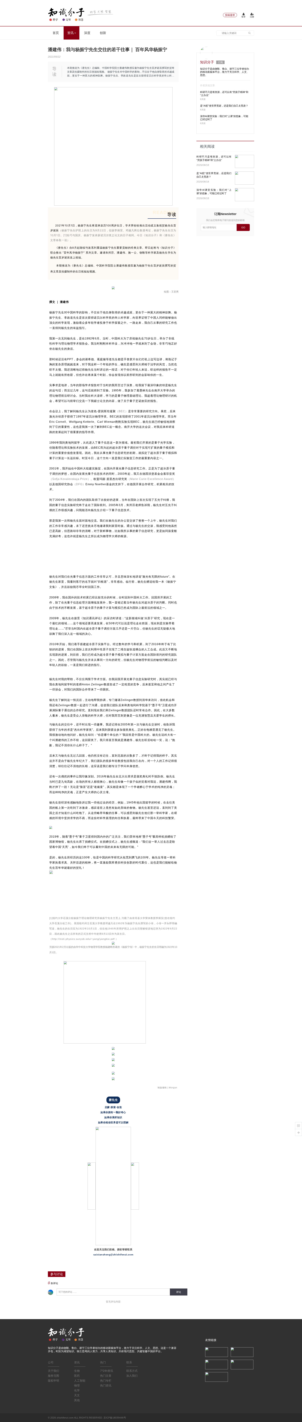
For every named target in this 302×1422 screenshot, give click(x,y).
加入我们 (132, 1375)
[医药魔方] (216, 1376)
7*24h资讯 (106, 1370)
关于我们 (53, 1370)
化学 (77, 1390)
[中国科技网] (242, 1351)
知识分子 (207, 62)
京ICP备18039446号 (114, 1417)
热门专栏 (105, 1380)
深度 (87, 33)
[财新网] (242, 1364)
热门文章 (105, 1375)
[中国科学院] (216, 1351)
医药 (77, 1375)
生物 (77, 1370)
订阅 (220, 62)
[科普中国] (216, 1364)
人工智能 (79, 1380)
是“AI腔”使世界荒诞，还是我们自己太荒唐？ (224, 105)
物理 (77, 1385)
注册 (252, 17)
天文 (77, 1395)
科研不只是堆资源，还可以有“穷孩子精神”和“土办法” (213, 158)
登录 (243, 17)
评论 (178, 1292)
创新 (103, 33)
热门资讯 (105, 1385)
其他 (77, 1400)
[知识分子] (81, 14)
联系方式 (132, 1370)
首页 (56, 33)
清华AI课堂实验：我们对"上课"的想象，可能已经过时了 (213, 191)
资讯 (70, 33)
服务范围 (53, 1375)
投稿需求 (230, 15)
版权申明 (53, 1380)
